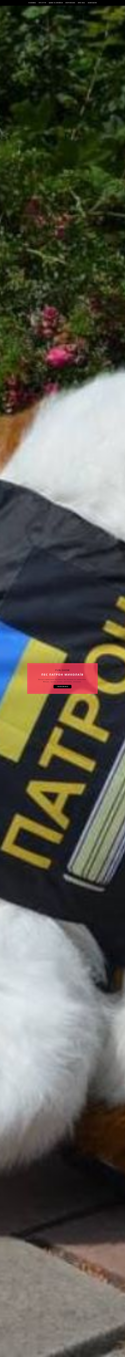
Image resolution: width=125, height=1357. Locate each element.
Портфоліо (70, 2)
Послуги (42, 2)
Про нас (81, 2)
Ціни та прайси (56, 2)
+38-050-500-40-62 (62, 686)
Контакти (92, 2)
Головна (32, 2)
